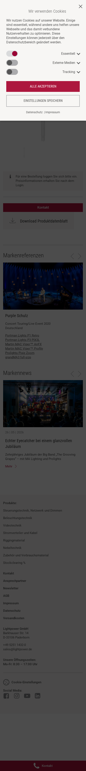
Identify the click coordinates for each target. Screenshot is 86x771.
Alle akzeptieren (43, 86)
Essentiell (68, 54)
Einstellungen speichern (43, 101)
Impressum (52, 112)
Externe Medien (64, 63)
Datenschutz (34, 112)
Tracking (68, 72)
